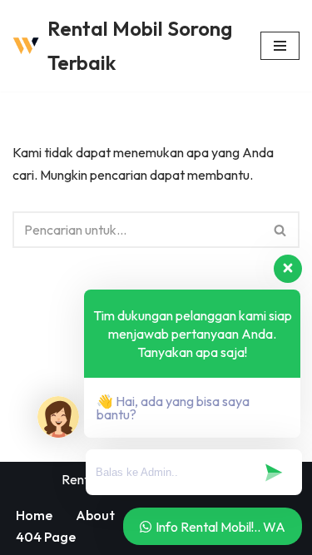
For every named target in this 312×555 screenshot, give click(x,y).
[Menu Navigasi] (280, 46)
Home (34, 515)
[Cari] (281, 229)
